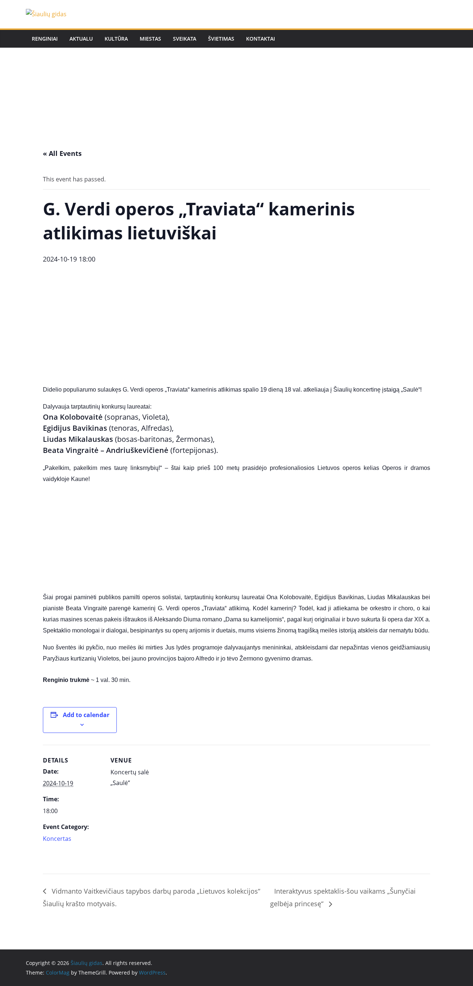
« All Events (62, 153)
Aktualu (81, 38)
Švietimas (221, 38)
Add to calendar (86, 715)
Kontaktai (260, 38)
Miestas (150, 38)
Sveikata (184, 38)
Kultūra (116, 38)
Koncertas (57, 839)
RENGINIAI (45, 38)
